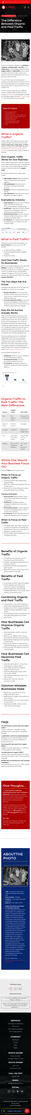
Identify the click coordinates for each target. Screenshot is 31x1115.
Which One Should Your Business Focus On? (15, 116)
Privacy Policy (15, 1103)
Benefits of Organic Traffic (11, 118)
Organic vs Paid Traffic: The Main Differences (15, 115)
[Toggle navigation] (28, 7)
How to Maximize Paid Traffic (12, 122)
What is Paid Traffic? (10, 113)
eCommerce (15, 1026)
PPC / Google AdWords (15, 1031)
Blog (15, 1045)
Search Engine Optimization (15, 1029)
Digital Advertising (9, 15)
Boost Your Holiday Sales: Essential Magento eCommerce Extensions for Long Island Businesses (15, 1005)
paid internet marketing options (15, 349)
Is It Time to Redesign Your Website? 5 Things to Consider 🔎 (16, 998)
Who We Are (15, 1039)
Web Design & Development (15, 1023)
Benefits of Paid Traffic (10, 119)
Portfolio (15, 1042)
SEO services (10, 94)
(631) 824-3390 (15, 1076)
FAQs (6, 124)
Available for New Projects (14, 1111)
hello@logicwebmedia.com (15, 1083)
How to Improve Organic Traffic (12, 121)
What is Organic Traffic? (11, 112)
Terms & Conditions (15, 1105)
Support (15, 1047)
